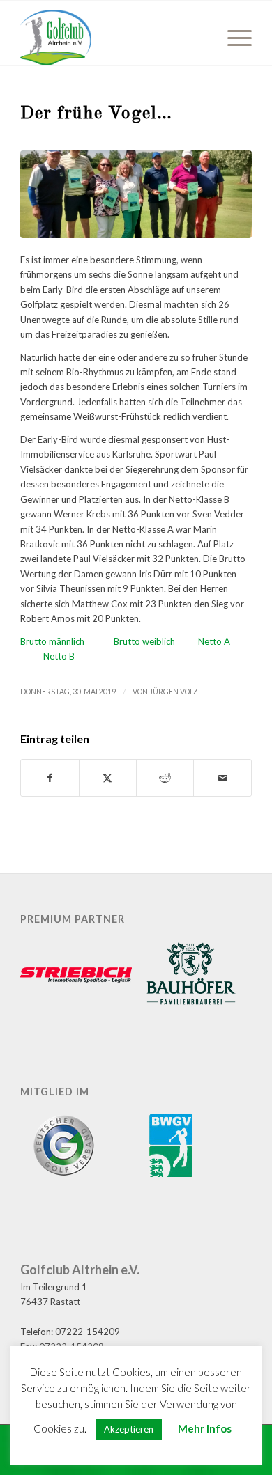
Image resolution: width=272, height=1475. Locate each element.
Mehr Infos (205, 1428)
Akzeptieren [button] (128, 1429)
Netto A (214, 641)
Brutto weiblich (156, 641)
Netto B (59, 656)
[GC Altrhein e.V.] (112, 37)
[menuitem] (232, 37)
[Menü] (232, 37)
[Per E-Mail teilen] (222, 778)
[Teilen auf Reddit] (165, 778)
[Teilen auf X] (108, 778)
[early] (136, 194)
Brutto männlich (67, 641)
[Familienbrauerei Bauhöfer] (191, 975)
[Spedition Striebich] (76, 976)
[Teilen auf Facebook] (49, 778)
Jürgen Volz (173, 691)
